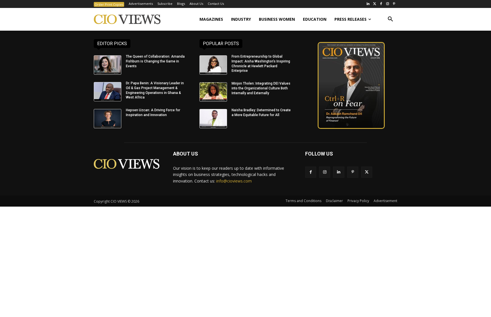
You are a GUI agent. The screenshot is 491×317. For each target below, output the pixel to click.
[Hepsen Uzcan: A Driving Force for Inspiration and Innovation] (107, 118)
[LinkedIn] (368, 4)
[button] (390, 19)
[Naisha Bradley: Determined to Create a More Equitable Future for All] (213, 118)
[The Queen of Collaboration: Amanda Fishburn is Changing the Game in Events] (107, 65)
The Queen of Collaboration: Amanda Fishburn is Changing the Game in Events (155, 61)
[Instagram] (387, 4)
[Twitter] (374, 4)
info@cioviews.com (234, 181)
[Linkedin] (338, 172)
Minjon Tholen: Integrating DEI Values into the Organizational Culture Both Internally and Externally (261, 88)
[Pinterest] (394, 4)
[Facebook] (381, 4)
